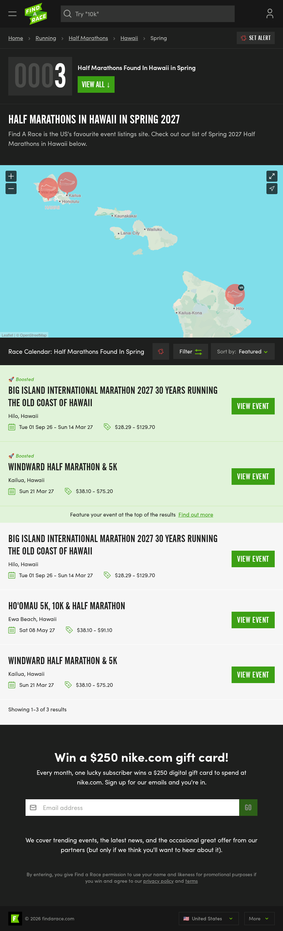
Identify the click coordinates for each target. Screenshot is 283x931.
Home (15, 37)
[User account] (270, 12)
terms (191, 881)
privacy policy (158, 881)
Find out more (195, 514)
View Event (253, 406)
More (255, 918)
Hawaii (129, 37)
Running (46, 37)
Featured (239, 351)
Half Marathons (88, 37)
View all (96, 84)
